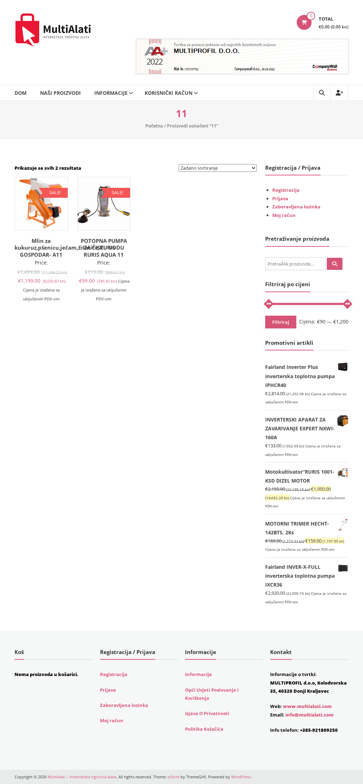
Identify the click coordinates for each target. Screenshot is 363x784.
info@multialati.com (309, 715)
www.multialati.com (307, 706)
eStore (173, 776)
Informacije (111, 92)
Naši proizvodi (60, 92)
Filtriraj (280, 322)
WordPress (241, 776)
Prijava (280, 198)
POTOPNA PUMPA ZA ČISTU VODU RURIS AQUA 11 (104, 247)
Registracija (286, 190)
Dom (21, 92)
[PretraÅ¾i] (334, 264)
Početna (154, 126)
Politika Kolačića (204, 729)
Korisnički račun (168, 92)
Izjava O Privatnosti (207, 713)
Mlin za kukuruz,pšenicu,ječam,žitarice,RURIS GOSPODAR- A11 (65, 247)
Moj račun (284, 215)
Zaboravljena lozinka (296, 206)
